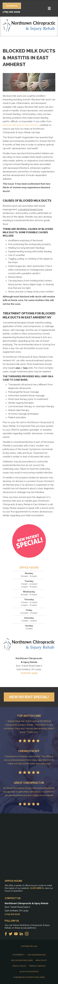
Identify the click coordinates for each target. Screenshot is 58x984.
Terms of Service (37, 966)
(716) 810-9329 (11, 12)
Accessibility (18, 955)
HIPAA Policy (41, 960)
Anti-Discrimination (36, 955)
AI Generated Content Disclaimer (29, 977)
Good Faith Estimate (29, 972)
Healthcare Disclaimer (22, 960)
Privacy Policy (19, 966)
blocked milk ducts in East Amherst (21, 125)
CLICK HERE (36, 888)
